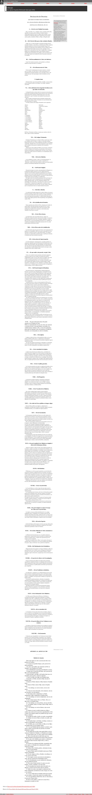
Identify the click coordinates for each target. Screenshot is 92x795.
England (22, 3)
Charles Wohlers (10, 794)
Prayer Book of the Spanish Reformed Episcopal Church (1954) (23, 789)
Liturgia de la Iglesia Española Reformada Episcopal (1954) (21, 786)
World (85, 3)
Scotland (35, 3)
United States (10, 3)
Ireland (47, 3)
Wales (60, 3)
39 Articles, (56, 22)
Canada (72, 3)
